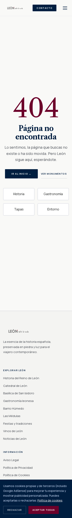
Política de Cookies (16, 475)
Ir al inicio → (21, 173)
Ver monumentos (54, 173)
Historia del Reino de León (21, 378)
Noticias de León (15, 439)
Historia (18, 194)
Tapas (19, 209)
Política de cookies (49, 500)
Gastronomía (53, 194)
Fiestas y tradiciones (17, 423)
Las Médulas (11, 416)
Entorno (53, 209)
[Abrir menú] (65, 8)
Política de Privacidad (18, 467)
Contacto (44, 7)
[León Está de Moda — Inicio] (15, 8)
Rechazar (14, 509)
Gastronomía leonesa (18, 401)
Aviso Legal (11, 460)
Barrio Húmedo (13, 408)
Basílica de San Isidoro (18, 393)
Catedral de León (15, 386)
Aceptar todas (43, 509)
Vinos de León (13, 431)
